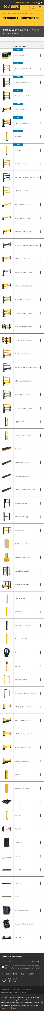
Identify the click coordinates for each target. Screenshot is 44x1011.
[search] (31, 7)
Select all (6, 47)
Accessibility (27, 989)
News (14, 974)
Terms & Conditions (6, 992)
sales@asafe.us (20, 2)
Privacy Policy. (16, 1008)
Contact (5, 974)
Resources (13, 13)
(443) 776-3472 (32, 2)
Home (5, 13)
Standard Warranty (20, 992)
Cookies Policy (4, 989)
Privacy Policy (16, 989)
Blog (22, 974)
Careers (31, 974)
